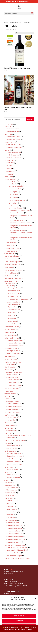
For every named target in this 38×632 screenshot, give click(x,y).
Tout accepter (19, 616)
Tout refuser (19, 621)
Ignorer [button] (32, 629)
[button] (35, 598)
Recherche (30, 119)
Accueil (6, 22)
